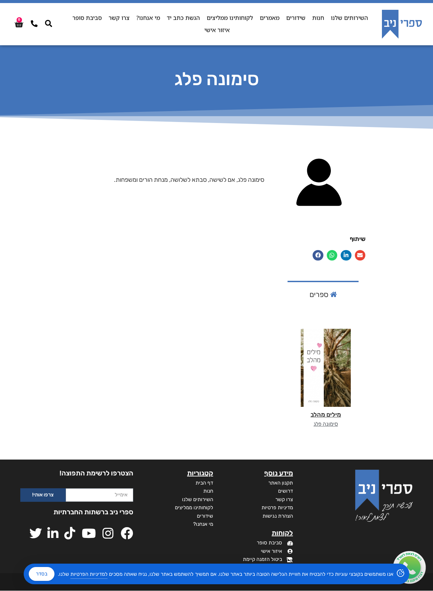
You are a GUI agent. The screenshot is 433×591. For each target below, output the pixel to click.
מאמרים (269, 18)
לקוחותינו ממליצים (230, 18)
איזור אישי (217, 30)
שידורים (295, 18)
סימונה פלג (326, 424)
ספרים (320, 294)
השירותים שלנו (349, 18)
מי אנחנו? (148, 18)
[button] (360, 255)
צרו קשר (119, 18)
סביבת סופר (87, 18)
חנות (318, 18)
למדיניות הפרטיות (89, 574)
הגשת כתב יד (183, 18)
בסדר (41, 574)
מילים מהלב (326, 414)
